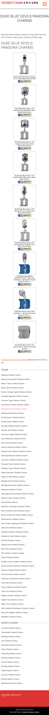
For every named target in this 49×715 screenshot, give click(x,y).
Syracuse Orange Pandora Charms (14, 570)
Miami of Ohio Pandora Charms (13, 477)
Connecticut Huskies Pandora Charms (15, 404)
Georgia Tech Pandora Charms (12, 430)
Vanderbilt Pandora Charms (11, 617)
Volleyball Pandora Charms (11, 645)
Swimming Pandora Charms (11, 653)
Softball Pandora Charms (11, 658)
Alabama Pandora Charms (11, 375)
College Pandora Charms (30, 712)
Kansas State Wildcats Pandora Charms (16, 451)
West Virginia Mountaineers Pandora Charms (18, 608)
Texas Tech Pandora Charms (11, 591)
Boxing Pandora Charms (10, 679)
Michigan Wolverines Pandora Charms (15, 485)
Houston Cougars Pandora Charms (14, 434)
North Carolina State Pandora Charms (15, 510)
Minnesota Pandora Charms (11, 489)
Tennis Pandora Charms (10, 649)
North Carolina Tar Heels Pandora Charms (17, 515)
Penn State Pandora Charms (12, 549)
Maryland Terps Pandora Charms (13, 464)
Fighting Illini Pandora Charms (12, 413)
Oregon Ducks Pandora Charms (13, 544)
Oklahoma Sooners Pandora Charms (14, 532)
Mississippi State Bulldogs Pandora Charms (17, 494)
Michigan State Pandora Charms (13, 481)
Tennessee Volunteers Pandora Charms (16, 578)
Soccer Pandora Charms (10, 662)
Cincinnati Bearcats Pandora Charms (15, 396)
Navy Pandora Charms (9, 502)
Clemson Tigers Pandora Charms (13, 400)
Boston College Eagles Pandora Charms (16, 392)
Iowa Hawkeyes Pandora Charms (13, 438)
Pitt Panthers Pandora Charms (12, 553)
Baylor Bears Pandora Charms (12, 387)
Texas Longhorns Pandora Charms (14, 587)
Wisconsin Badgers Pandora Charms (14, 612)
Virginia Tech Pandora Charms (12, 600)
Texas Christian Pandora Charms (13, 574)
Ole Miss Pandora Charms (11, 540)
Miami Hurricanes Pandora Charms (14, 472)
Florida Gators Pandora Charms (13, 417)
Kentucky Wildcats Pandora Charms (14, 455)
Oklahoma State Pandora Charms (14, 536)
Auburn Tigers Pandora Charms (12, 383)
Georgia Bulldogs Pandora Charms (14, 426)
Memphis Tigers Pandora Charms (13, 468)
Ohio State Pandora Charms (11, 527)
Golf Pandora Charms (9, 641)
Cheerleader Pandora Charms (12, 632)
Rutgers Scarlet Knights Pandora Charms (16, 561)
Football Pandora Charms (11, 628)
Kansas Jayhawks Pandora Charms (14, 447)
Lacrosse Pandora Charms (11, 675)
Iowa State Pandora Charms (12, 443)
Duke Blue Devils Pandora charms (14, 360)
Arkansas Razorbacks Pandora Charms (15, 379)
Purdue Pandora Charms (10, 557)
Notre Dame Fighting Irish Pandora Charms (17, 523)
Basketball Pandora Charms (11, 683)
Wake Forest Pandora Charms (12, 604)
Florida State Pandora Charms (12, 421)
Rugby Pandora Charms (10, 670)
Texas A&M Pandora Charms (12, 583)
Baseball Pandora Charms (11, 636)
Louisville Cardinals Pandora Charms (15, 460)
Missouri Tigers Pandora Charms (13, 498)
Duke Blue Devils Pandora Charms (14, 409)
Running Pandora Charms (10, 666)
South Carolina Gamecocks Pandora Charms (17, 566)
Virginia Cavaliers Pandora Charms (14, 595)
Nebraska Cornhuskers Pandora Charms (16, 506)
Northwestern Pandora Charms (13, 519)
